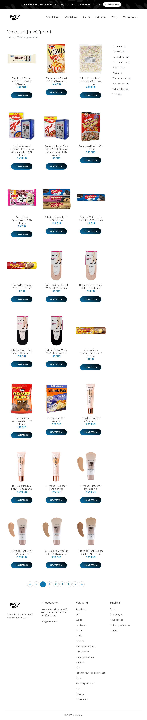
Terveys (80, 694)
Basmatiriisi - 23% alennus (56, 419)
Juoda (79, 619)
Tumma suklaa (121, 78)
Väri (116, 94)
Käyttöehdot (116, 619)
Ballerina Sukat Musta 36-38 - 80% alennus (21, 351)
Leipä (86, 17)
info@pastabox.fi (49, 621)
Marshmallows (121, 62)
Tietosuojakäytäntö (120, 625)
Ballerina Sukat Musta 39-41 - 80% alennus (56, 351)
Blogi (114, 17)
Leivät (79, 635)
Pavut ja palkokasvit (86, 683)
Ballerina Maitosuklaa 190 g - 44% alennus (22, 286)
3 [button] (55, 584)
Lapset (79, 630)
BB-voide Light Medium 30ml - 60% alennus (91, 552)
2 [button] (49, 584)
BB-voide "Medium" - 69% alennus (56, 487)
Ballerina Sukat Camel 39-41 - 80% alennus (90, 286)
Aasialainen (52, 17)
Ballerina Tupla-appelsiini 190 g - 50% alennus (91, 353)
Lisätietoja (22, 95)
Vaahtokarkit (120, 83)
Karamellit (118, 46)
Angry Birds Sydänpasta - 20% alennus (22, 220)
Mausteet (80, 662)
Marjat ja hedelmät (85, 657)
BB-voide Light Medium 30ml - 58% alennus (56, 552)
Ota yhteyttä (116, 614)
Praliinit (117, 72)
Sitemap (114, 630)
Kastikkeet (71, 17)
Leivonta (100, 17)
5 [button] (68, 584)
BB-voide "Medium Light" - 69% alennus (21, 487)
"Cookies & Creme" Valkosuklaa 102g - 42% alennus (22, 81)
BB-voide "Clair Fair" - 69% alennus (91, 419)
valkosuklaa (120, 89)
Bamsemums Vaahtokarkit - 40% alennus (22, 421)
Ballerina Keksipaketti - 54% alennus (56, 219)
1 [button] (42, 584)
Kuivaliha (118, 51)
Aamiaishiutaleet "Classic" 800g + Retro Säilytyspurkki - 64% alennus (22, 150)
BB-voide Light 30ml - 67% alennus (22, 552)
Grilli (78, 614)
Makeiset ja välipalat (86, 646)
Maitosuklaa (120, 57)
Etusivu (10, 37)
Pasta (78, 678)
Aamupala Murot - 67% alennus (91, 147)
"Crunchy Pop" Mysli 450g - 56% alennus (56, 80)
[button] (75, 584)
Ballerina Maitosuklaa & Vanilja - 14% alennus (91, 219)
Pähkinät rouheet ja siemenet (90, 672)
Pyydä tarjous (112, 4)
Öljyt (78, 667)
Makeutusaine (82, 651)
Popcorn (118, 67)
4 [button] (62, 584)
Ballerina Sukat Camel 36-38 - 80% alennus (56, 286)
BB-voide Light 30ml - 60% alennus (91, 487)
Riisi (78, 688)
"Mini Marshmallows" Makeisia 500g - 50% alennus (91, 81)
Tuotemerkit (130, 17)
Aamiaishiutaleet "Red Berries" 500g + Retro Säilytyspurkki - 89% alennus (56, 150)
